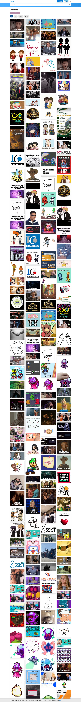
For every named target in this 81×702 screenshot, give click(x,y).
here (60, 700)
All (11, 16)
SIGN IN (66, 1)
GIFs (15, 16)
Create (60, 1)
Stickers (20, 16)
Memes (26, 16)
